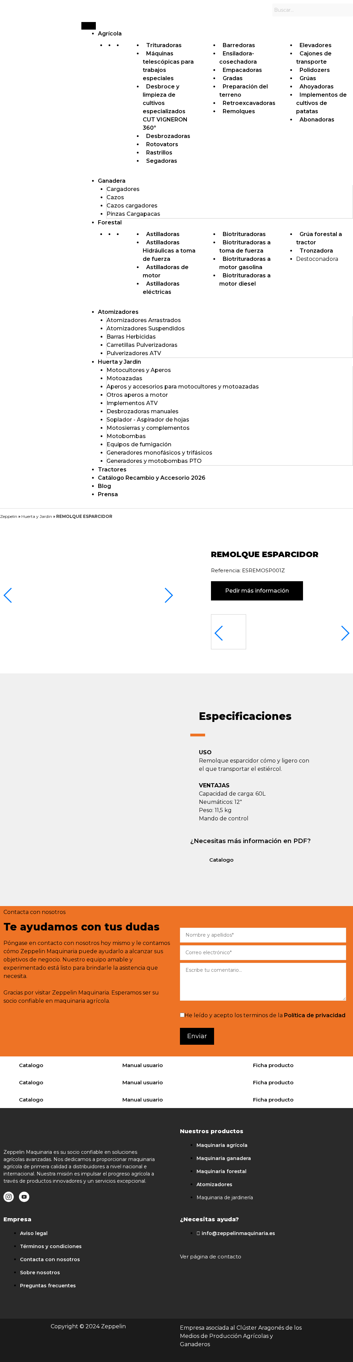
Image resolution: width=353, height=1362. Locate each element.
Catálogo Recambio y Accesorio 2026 (151, 478)
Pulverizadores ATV (134, 353)
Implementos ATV (132, 403)
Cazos (115, 197)
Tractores (112, 469)
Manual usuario (142, 1065)
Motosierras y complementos (148, 428)
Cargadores (123, 189)
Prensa (108, 494)
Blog (104, 486)
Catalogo (221, 859)
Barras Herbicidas (131, 336)
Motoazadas (124, 378)
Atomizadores (118, 312)
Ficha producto (273, 1065)
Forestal (110, 222)
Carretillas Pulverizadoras (142, 345)
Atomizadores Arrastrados (144, 320)
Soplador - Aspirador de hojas (148, 419)
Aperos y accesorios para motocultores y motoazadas (183, 386)
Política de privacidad (314, 1015)
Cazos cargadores (132, 205)
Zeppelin (8, 516)
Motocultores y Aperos (139, 370)
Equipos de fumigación (139, 444)
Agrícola (110, 33)
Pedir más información (257, 590)
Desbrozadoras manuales (143, 411)
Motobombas (126, 436)
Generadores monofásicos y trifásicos (159, 452)
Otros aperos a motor (137, 395)
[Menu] (88, 26)
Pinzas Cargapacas (133, 214)
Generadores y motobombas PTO (154, 461)
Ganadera (111, 181)
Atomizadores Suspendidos (146, 328)
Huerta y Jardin (119, 362)
